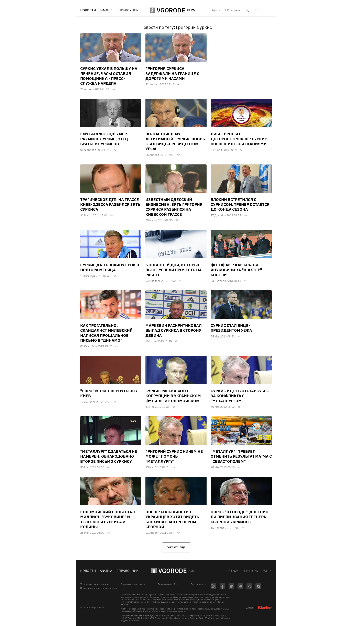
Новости (88, 10)
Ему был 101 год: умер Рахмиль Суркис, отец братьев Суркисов (104, 138)
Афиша (106, 10)
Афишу (216, 10)
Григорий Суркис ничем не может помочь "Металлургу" (174, 456)
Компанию (234, 10)
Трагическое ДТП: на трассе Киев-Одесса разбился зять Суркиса (110, 204)
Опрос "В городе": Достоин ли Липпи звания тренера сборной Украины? (239, 516)
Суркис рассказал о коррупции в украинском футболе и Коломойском (173, 395)
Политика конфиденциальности (98, 588)
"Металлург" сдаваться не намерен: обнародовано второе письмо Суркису (108, 456)
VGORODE (172, 570)
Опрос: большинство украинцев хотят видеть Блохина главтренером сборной (172, 519)
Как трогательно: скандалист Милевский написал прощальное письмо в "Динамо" (106, 333)
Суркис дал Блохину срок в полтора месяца (109, 267)
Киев (193, 570)
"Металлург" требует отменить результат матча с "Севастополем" (241, 456)
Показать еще (176, 547)
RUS (256, 10)
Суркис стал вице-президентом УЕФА (231, 328)
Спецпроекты (199, 584)
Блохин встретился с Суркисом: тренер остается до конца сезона (240, 204)
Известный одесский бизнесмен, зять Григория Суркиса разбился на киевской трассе (173, 207)
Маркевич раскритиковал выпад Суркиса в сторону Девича (173, 330)
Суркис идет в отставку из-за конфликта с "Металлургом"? (240, 395)
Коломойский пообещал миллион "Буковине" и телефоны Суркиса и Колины (107, 519)
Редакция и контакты (132, 584)
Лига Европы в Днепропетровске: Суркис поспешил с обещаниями (239, 138)
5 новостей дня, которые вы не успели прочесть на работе (173, 269)
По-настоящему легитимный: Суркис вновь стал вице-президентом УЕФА (175, 141)
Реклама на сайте (168, 584)
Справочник (128, 10)
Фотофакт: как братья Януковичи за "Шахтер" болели (236, 269)
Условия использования (94, 584)
